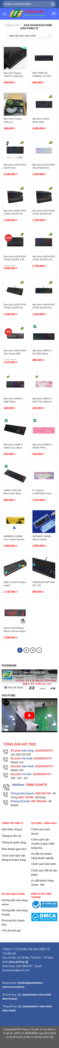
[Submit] (52, 4)
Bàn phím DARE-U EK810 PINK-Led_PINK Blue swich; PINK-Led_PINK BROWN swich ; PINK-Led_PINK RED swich (43, 446)
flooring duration (29, 1043)
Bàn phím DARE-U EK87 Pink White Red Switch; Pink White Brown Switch (43, 400)
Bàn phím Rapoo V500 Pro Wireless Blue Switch (13, 75)
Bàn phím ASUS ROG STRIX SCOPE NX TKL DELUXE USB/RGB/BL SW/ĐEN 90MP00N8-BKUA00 (15, 212)
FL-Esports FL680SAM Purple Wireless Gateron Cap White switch (41, 492)
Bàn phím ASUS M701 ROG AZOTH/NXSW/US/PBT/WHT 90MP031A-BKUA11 (43, 120)
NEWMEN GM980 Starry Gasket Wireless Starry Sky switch (42, 538)
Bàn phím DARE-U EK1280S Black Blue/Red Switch (42, 352)
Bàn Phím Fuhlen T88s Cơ (13, 120)
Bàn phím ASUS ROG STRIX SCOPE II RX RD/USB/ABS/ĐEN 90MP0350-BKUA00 (43, 258)
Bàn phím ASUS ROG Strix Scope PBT (15, 352)
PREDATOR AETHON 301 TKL (43, 584)
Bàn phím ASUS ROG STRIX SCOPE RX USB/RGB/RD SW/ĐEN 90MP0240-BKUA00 (43, 306)
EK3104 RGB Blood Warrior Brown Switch (15, 629)
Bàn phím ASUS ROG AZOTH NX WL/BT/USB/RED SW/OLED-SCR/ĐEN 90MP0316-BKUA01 (15, 166)
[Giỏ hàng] (53, 14)
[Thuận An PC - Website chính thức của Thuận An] (28, 13)
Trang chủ (12, 25)
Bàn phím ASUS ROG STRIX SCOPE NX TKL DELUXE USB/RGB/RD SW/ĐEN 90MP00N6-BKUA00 (43, 212)
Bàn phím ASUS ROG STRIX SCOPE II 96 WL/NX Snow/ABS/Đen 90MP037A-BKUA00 (15, 258)
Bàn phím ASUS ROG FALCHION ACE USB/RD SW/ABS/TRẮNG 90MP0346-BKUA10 (43, 166)
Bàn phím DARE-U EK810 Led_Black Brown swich (13, 446)
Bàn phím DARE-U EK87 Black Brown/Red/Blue (13, 400)
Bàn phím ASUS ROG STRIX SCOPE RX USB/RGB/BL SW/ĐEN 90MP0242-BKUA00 (15, 306)
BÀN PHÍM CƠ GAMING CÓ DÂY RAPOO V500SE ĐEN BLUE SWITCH (43, 75)
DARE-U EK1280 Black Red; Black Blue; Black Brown (13, 492)
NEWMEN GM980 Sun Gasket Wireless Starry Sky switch (14, 538)
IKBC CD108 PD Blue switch (15, 584)
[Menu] (4, 14)
